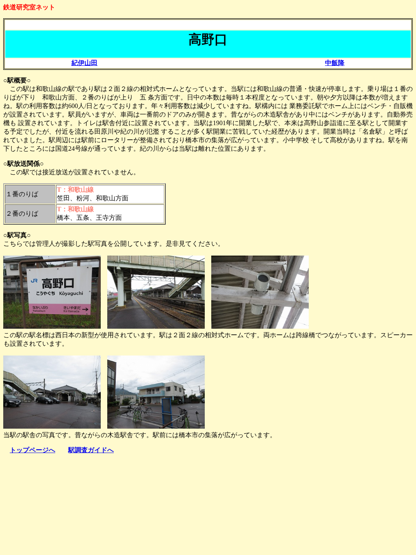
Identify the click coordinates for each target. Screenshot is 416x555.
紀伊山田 (85, 62)
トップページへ (32, 450)
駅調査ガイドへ (91, 450)
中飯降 (334, 62)
